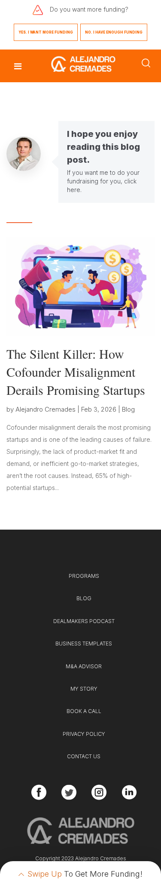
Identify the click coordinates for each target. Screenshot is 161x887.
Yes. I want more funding (45, 32)
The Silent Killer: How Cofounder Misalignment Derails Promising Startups (75, 371)
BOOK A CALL (84, 711)
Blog (128, 409)
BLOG (83, 598)
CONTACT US (83, 756)
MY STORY (83, 688)
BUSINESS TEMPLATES (83, 643)
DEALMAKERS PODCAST (84, 621)
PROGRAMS (84, 576)
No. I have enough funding (114, 32)
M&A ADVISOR (84, 666)
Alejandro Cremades (45, 409)
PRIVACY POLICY (84, 734)
